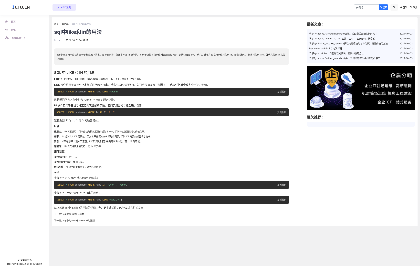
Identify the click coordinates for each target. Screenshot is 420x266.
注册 (415, 7)
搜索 (384, 7)
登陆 (405, 7)
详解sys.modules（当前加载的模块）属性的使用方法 (336, 53)
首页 (13, 21)
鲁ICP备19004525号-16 (19, 264)
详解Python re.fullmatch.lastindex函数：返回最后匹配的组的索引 (343, 33)
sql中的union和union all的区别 (79, 220)
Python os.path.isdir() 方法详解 (325, 48)
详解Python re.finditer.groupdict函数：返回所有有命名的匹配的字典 (344, 58)
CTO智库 (16, 38)
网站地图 (37, 264)
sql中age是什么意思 (73, 213)
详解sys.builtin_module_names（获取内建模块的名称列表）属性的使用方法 (348, 43)
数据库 (65, 23)
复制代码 (281, 91)
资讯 (13, 30)
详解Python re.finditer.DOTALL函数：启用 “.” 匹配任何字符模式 (342, 38)
